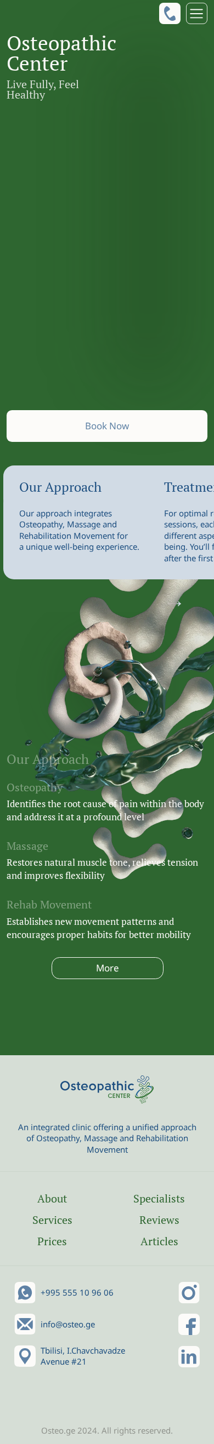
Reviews (159, 1220)
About (52, 1198)
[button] (196, 13)
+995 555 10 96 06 (77, 1292)
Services (52, 1220)
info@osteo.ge (68, 1324)
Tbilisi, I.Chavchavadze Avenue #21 (83, 1356)
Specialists (159, 1198)
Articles (159, 1241)
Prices (52, 1241)
